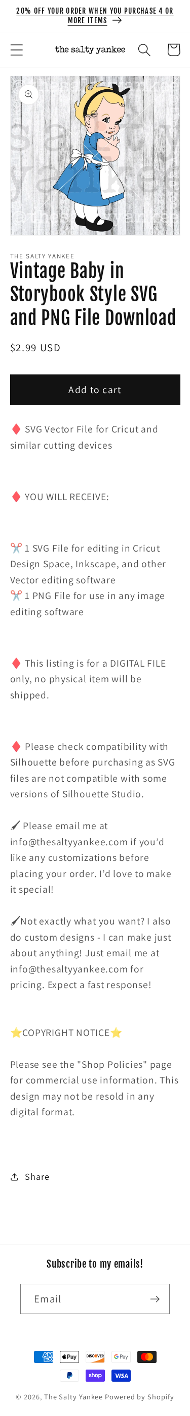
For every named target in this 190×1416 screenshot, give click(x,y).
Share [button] (37, 1176)
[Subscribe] (154, 1299)
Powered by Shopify (139, 1396)
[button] (16, 49)
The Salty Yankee (73, 1396)
